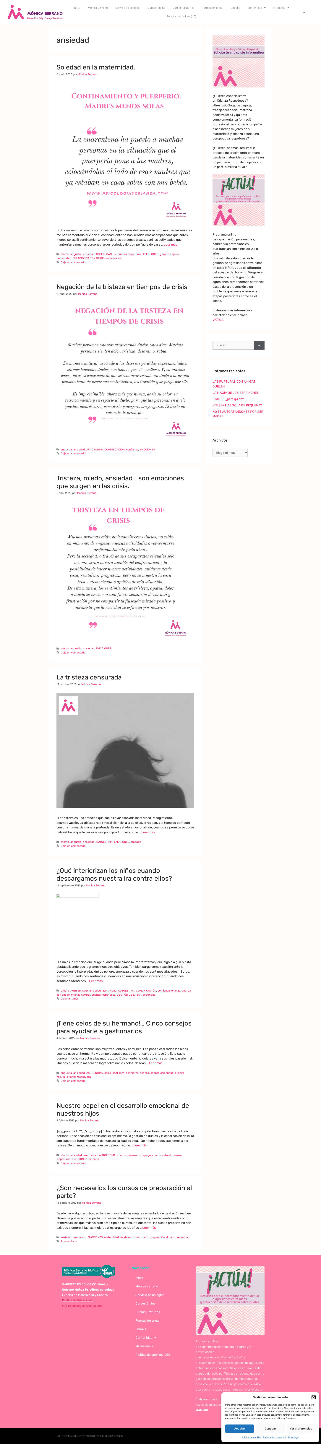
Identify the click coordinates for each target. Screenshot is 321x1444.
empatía (136, 841)
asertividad (109, 990)
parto (145, 1237)
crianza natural (80, 994)
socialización (114, 258)
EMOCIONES (150, 254)
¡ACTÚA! (218, 320)
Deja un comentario (73, 262)
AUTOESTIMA (94, 449)
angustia (76, 254)
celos (107, 1073)
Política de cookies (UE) (181, 16)
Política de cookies (251, 1437)
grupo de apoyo (169, 254)
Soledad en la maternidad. (95, 67)
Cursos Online (156, 7)
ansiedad (89, 254)
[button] (313, 1397)
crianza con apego (162, 1073)
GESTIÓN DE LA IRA (129, 994)
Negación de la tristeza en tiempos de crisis (121, 287)
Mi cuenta (279, 7)
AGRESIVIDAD (79, 990)
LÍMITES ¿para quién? (228, 399)
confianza (132, 449)
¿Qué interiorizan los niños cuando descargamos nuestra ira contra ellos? (114, 874)
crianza (175, 990)
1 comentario (69, 1241)
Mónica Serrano (98, 7)
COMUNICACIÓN (106, 254)
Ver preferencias (301, 1428)
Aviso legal (293, 1437)
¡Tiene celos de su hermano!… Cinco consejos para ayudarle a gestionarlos (124, 1027)
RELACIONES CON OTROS (89, 258)
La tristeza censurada (89, 677)
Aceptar (239, 1428)
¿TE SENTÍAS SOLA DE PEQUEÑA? (237, 405)
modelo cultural (130, 1237)
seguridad (149, 994)
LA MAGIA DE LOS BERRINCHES (236, 393)
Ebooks (235, 7)
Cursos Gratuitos (183, 7)
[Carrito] (304, 12)
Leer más (170, 244)
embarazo (80, 1237)
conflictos (132, 1073)
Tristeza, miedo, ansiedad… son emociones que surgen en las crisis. (120, 482)
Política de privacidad (274, 1437)
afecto (65, 254)
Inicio (77, 7)
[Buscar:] (233, 345)
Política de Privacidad (77, 1300)
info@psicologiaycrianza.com (82, 1305)
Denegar (270, 1428)
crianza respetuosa (130, 254)
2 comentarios (70, 998)
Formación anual (212, 7)
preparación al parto (162, 1237)
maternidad (63, 258)
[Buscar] (259, 345)
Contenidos (255, 7)
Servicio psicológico (127, 7)
